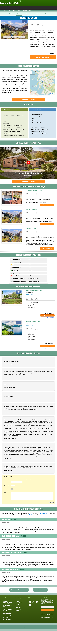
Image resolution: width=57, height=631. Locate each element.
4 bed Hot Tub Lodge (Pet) (34, 191)
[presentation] (2, 30)
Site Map (17, 610)
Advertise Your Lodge (19, 602)
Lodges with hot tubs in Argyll (40, 590)
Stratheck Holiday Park (27, 10)
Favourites (35, 7)
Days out (47, 13)
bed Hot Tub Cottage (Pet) (34, 210)
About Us (17, 604)
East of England (12, 10)
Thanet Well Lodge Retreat (8, 607)
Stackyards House (6, 617)
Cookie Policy (18, 609)
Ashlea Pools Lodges (7, 619)
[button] (1, 40)
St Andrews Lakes (6, 603)
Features (28, 13)
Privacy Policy (18, 607)
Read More (52, 53)
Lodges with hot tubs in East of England (19, 590)
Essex (19, 10)
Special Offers (8, 7)
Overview (19, 13)
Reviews (38, 13)
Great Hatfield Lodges (7, 613)
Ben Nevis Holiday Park (7, 612)
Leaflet (52, 93)
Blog (28, 7)
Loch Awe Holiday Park (33, 321)
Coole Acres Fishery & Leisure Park (7, 616)
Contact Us (41, 7)
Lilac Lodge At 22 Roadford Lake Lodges (7, 602)
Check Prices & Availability (43, 57)
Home (5, 10)
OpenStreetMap (52, 94)
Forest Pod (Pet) (31, 229)
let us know (31, 514)
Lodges (2, 7)
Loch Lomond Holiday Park (34, 290)
